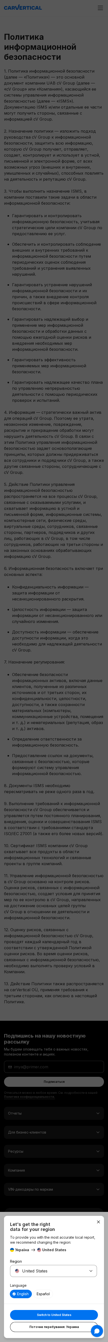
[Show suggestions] (91, 1271)
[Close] (98, 1222)
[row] (21, 1294)
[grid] (53, 1294)
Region (16, 1261)
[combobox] (47, 1271)
